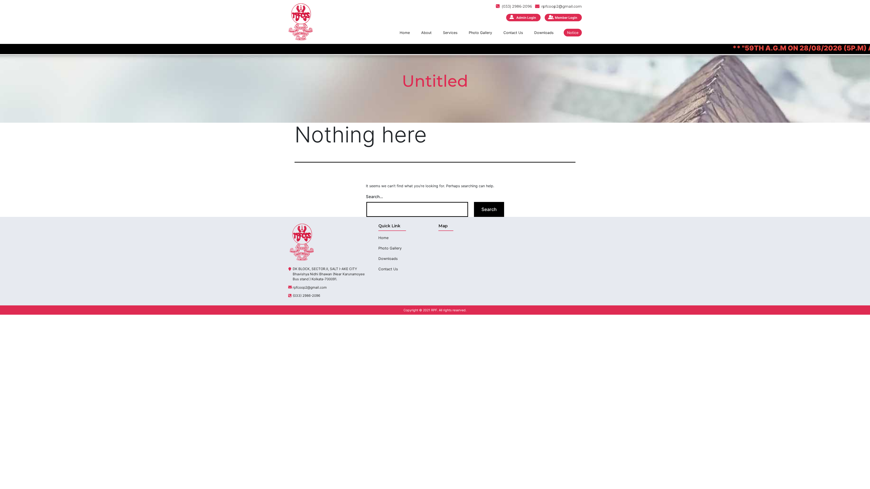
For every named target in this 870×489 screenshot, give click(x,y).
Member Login (566, 17)
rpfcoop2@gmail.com (561, 6)
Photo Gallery (480, 32)
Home (405, 32)
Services (450, 32)
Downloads (543, 32)
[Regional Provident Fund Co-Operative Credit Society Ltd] (300, 21)
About (426, 32)
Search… (374, 196)
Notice (572, 32)
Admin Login (526, 17)
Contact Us (513, 32)
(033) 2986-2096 (306, 295)
